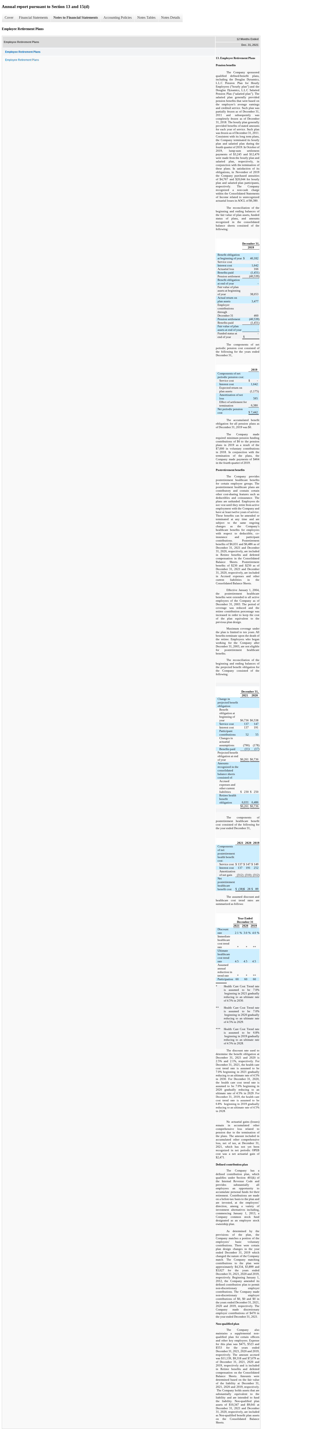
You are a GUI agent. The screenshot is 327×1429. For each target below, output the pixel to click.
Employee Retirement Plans (22, 60)
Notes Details (170, 17)
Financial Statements (33, 17)
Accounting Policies (117, 17)
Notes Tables (146, 17)
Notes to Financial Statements (75, 17)
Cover (9, 17)
